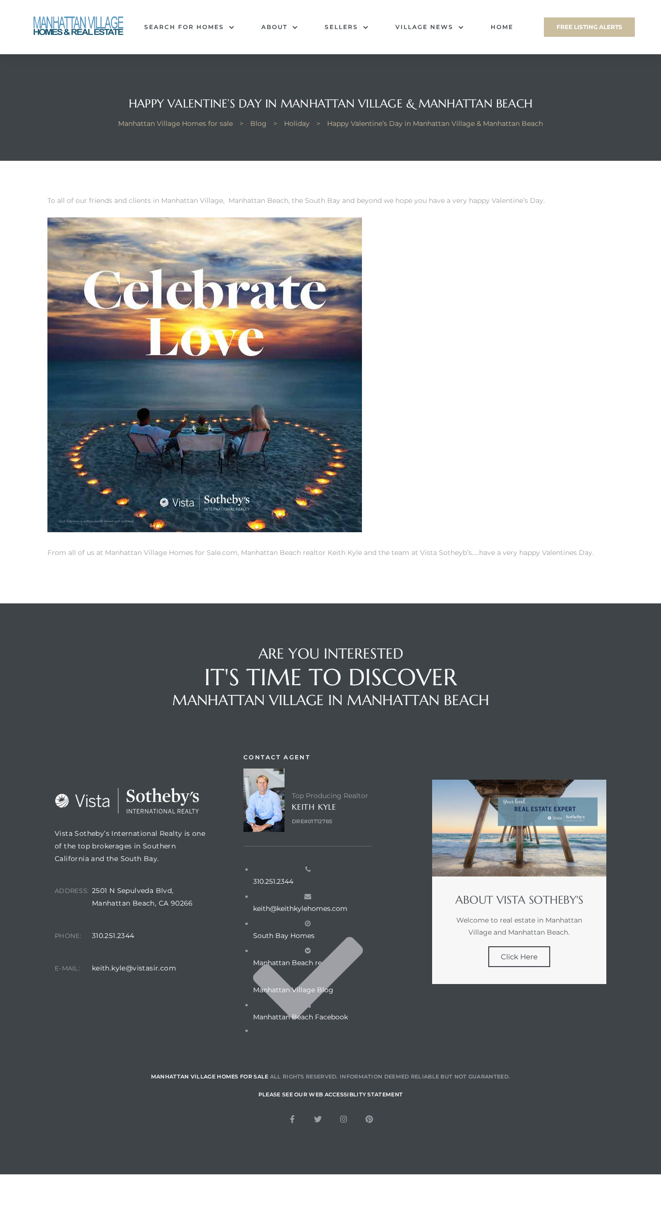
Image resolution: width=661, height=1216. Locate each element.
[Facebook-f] (292, 1119)
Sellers (341, 27)
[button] (589, 27)
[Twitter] (318, 1119)
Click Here (519, 956)
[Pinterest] (369, 1119)
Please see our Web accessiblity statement (330, 1094)
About (274, 27)
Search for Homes (184, 27)
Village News (424, 27)
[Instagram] (343, 1119)
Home (502, 27)
